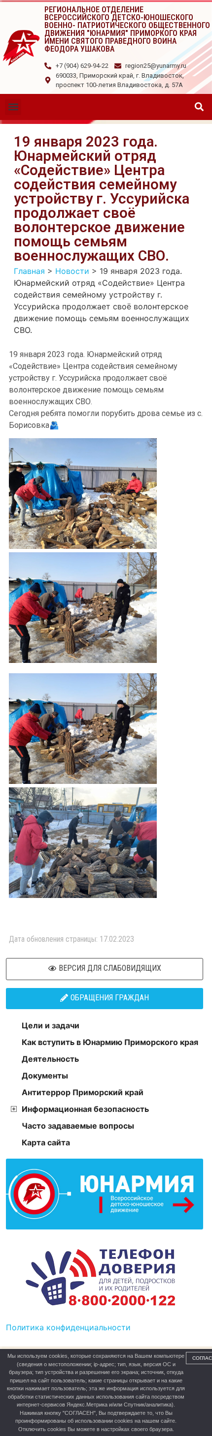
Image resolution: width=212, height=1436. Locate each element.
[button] (13, 107)
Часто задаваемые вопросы (78, 1126)
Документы (45, 1075)
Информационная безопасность (85, 1109)
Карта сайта (46, 1142)
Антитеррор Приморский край (82, 1092)
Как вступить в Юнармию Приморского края (110, 1042)
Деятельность (50, 1059)
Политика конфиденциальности (68, 1327)
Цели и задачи (50, 1025)
